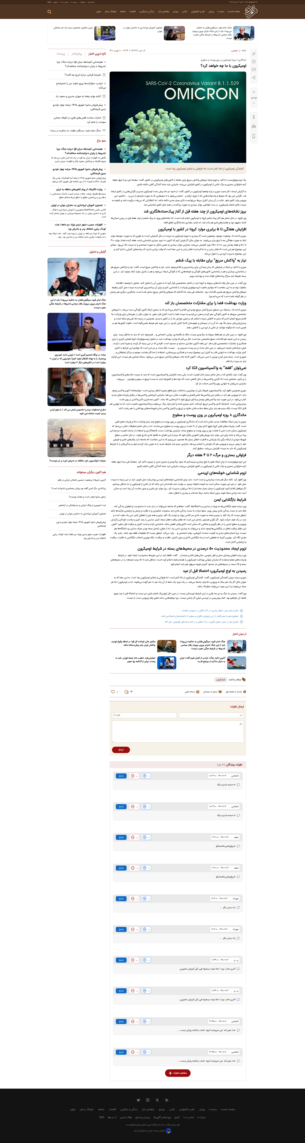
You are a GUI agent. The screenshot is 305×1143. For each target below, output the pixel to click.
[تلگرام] (138, 1100)
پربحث (61, 54)
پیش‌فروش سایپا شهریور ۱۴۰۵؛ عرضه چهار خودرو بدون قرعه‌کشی (79, 171)
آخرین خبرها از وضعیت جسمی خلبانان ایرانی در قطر (82, 480)
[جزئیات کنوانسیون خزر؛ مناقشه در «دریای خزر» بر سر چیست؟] (76, 438)
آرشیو (56, 2)
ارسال (121, 750)
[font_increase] (254, 92)
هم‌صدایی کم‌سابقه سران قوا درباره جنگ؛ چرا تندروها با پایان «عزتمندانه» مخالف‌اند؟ (81, 64)
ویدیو (176, 12)
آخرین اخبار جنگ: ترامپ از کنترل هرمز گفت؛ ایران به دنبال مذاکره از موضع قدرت (202, 659)
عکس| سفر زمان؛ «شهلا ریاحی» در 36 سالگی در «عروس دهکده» (210, 610)
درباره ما (74, 2)
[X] (157, 1100)
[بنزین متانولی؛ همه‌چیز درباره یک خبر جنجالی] (104, 33)
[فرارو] (251, 11)
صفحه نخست (233, 12)
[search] (49, 12)
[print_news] (254, 61)
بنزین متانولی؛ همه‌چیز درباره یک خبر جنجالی (73, 28)
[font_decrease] (254, 103)
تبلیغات (82, 2)
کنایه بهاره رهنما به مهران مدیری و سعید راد (78, 96)
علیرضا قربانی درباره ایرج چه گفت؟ (83, 75)
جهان (99, 12)
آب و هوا (112, 1117)
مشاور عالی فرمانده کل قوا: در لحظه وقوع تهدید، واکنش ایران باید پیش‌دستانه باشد (133, 643)
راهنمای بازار (164, 12)
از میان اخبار (239, 634)
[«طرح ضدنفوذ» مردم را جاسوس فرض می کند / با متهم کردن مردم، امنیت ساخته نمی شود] (76, 387)
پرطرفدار (77, 54)
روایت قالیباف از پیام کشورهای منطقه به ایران (79, 189)
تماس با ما (64, 2)
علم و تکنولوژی (198, 12)
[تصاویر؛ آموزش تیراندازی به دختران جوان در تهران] (174, 33)
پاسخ (121, 776)
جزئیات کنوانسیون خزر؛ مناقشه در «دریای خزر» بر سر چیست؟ (77, 461)
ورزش (211, 12)
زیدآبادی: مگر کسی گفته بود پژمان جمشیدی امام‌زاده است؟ (78, 488)
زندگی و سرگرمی (147, 12)
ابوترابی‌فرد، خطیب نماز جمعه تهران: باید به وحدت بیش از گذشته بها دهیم (135, 659)
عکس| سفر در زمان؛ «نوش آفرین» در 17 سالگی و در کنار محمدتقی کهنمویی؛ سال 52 (201, 622)
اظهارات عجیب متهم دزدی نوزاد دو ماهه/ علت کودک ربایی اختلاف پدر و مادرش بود (80, 227)
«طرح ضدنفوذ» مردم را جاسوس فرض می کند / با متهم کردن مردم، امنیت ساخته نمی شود (78, 412)
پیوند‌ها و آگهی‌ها (162, 1117)
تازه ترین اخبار (97, 54)
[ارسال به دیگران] (254, 70)
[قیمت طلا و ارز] (254, 118)
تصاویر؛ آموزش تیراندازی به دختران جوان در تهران (142, 29)
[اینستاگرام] (148, 1100)
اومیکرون (220, 680)
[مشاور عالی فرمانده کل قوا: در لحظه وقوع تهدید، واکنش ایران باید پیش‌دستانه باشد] (166, 646)
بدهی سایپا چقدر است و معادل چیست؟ (87, 497)
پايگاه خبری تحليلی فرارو (146, 1125)
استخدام (91, 2)
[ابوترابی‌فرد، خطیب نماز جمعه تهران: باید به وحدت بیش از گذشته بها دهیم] (166, 663)
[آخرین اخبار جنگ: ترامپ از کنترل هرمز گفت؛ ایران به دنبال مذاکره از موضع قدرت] (236, 663)
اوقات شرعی (126, 1117)
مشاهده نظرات (180, 1073)
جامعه (123, 12)
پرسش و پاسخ (142, 1117)
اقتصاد (132, 12)
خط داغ (101, 141)
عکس (185, 12)
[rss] (167, 1100)
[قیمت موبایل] (254, 137)
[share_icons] (254, 77)
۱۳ (131, 692)
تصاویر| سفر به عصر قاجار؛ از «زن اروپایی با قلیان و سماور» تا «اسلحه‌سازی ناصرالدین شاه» (199, 616)
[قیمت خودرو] (254, 127)
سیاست (220, 12)
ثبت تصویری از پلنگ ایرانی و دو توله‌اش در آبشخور (82, 505)
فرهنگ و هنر (111, 12)
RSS (49, 2)
